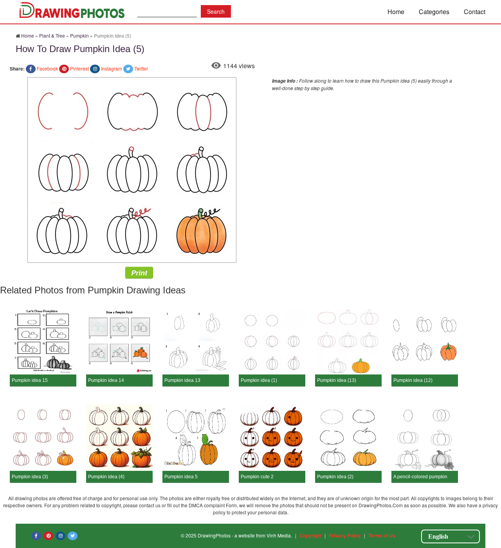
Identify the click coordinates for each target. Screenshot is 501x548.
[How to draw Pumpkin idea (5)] (131, 169)
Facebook (47, 68)
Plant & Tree (52, 35)
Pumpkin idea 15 (30, 380)
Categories (434, 11)
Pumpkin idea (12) (413, 380)
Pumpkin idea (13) (336, 380)
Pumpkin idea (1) (259, 380)
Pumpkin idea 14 (106, 380)
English (438, 536)
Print (139, 273)
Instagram (111, 68)
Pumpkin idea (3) (30, 476)
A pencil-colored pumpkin (420, 476)
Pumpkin (79, 35)
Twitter (141, 68)
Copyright (310, 535)
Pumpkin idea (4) (106, 476)
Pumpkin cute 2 (257, 476)
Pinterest (79, 68)
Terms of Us (381, 535)
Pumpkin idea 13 (182, 380)
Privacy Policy (345, 535)
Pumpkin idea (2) (335, 476)
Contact (474, 11)
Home (395, 11)
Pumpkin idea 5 (181, 476)
